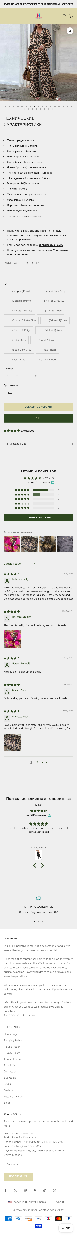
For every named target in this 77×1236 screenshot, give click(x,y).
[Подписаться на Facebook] (5, 1190)
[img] (12, 574)
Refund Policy (12, 1046)
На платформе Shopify (51, 1210)
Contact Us (10, 1071)
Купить (38, 418)
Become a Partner (14, 1096)
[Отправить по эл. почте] (37, 263)
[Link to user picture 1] (13, 639)
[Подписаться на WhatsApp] (54, 1190)
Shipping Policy (13, 1040)
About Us (9, 1065)
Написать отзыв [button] (38, 517)
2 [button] (37, 762)
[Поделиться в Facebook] (22, 263)
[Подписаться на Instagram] (25, 1190)
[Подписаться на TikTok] (44, 1190)
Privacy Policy (12, 1053)
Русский (60, 1202)
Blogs (7, 1103)
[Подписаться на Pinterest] (35, 1190)
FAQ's (7, 1084)
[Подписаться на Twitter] (15, 1190)
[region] (38, 905)
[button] (12, 431)
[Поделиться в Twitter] (27, 263)
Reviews (8, 1090)
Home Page (10, 1034)
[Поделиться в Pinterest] (32, 263)
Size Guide (10, 1078)
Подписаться (18, 1176)
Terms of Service (13, 1059)
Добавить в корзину (38, 407)
